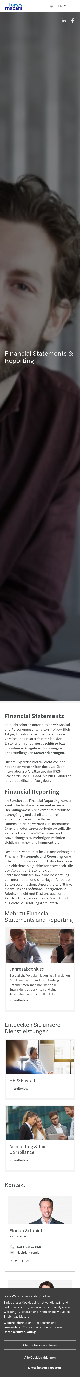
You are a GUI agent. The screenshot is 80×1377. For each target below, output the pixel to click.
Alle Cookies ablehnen (40, 1357)
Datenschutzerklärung (20, 1332)
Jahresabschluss (26, 968)
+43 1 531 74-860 (28, 1247)
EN (60, 6)
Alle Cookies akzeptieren (40, 1345)
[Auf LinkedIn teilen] (63, 20)
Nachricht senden (28, 1252)
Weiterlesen (22, 1000)
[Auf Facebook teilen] (72, 20)
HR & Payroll (22, 1080)
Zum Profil (22, 1261)
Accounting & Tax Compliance (27, 1149)
